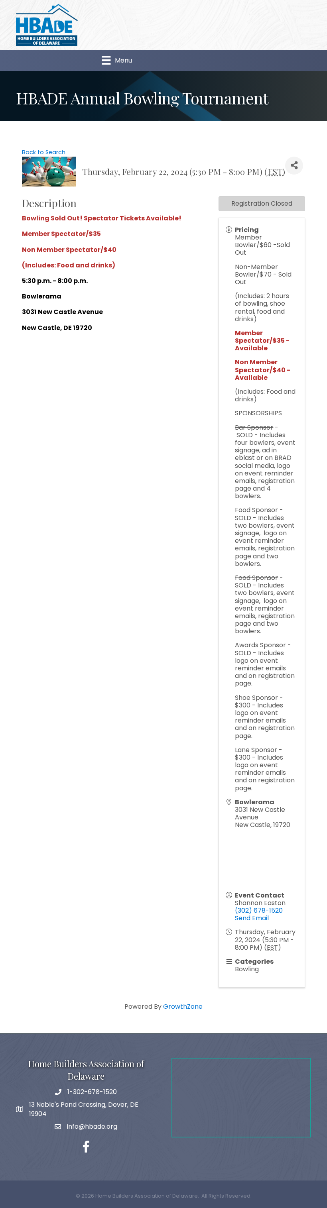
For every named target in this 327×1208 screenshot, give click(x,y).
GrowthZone (183, 1006)
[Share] (294, 166)
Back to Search (43, 152)
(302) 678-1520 (259, 910)
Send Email (252, 918)
